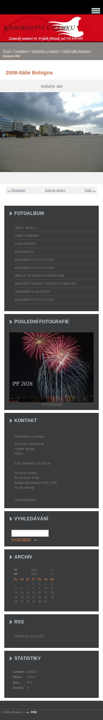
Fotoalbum (21, 51)
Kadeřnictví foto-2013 (34, 299)
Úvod (6, 51)
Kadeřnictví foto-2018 (34, 267)
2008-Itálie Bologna (76, 51)
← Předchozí (16, 190)
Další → (90, 190)
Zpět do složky (55, 190)
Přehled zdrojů (29, 636)
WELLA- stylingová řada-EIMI (39, 275)
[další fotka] (95, 132)
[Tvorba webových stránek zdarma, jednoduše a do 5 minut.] (28, 712)
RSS (34, 712)
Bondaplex (24, 251)
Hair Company (27, 235)
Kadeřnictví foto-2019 (34, 259)
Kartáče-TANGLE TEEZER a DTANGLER (45, 283)
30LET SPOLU (25, 228)
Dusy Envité (25, 243)
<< (15, 569)
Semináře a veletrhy (46, 51)
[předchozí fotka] (7, 132)
